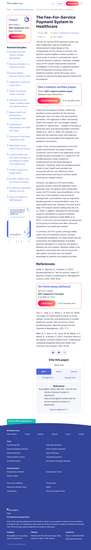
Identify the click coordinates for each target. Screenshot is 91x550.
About (68, 434)
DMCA (48, 487)
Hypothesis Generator (54, 457)
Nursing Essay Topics (54, 472)
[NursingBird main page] (16, 3)
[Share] (64, 352)
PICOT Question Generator (55, 449)
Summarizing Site (13, 445)
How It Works (12, 434)
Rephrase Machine (13, 453)
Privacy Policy (51, 483)
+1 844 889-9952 (77, 536)
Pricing (27, 434)
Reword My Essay (52, 453)
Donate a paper (12, 476)
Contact (81, 434)
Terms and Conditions (15, 483)
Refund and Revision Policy (17, 487)
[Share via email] (59, 352)
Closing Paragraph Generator (17, 449)
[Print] (53, 352)
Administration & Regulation (69, 33)
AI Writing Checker (14, 461)
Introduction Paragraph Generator (58, 461)
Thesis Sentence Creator (16, 457)
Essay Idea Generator (54, 445)
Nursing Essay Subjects (15, 472)
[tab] (43, 372)
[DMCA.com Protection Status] (10, 503)
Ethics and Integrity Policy (55, 491)
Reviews (55, 434)
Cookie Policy (12, 491)
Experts (40, 434)
